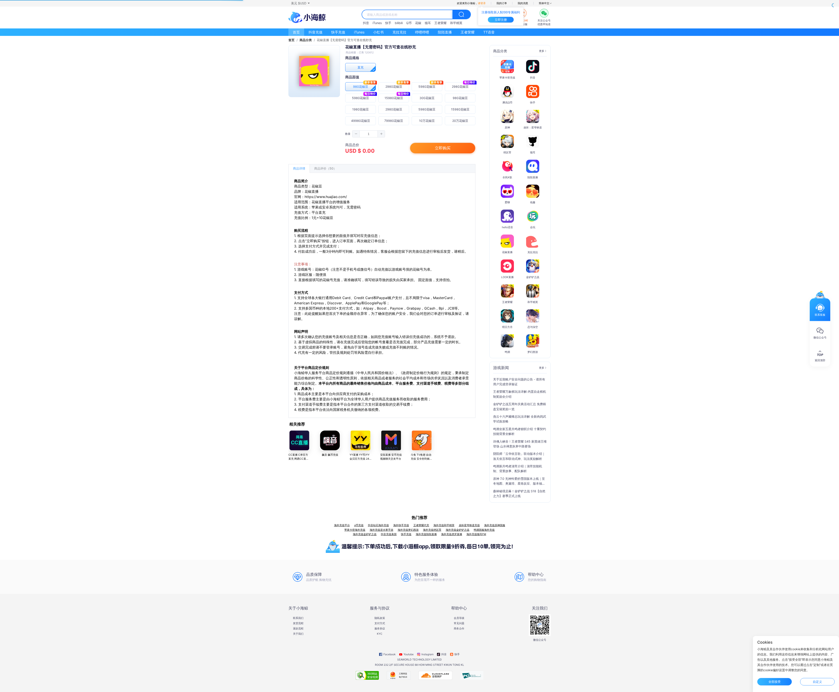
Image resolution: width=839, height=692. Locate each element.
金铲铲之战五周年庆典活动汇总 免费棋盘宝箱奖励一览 (519, 406)
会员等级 (459, 618)
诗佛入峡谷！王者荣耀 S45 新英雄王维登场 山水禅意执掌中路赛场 (520, 444)
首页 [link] (291, 40)
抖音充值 (315, 32)
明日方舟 (507, 327)
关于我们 (298, 633)
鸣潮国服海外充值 (484, 529)
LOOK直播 (507, 277)
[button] (300, 3)
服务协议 (379, 628)
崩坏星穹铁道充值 (469, 525)
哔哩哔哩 (422, 32)
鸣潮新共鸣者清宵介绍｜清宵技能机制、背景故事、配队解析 (517, 468)
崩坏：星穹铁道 (533, 127)
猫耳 (428, 23)
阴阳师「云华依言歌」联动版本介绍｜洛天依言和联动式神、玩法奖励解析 (519, 456)
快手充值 (338, 32)
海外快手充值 (401, 525)
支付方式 (379, 623)
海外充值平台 (342, 525)
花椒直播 (507, 252)
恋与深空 (532, 327)
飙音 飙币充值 (330, 454)
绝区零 (507, 152)
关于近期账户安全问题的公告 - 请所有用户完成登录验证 (519, 381)
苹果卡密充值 (507, 77)
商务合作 (459, 628)
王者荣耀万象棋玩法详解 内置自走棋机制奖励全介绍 (519, 394)
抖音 (366, 23)
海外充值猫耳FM (476, 534)
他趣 (532, 202)
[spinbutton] (368, 134)
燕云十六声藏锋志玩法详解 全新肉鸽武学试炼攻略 (519, 419)
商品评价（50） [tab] (325, 168)
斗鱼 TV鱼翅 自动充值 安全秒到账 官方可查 (421, 458)
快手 (388, 23)
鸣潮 (507, 352)
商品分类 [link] (306, 40)
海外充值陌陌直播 (426, 534)
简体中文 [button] (544, 3)
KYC (379, 633)
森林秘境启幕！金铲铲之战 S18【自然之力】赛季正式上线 (519, 493)
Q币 (409, 23)
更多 (541, 51)
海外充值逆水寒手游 (381, 529)
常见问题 (459, 623)
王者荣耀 (440, 23)
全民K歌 (507, 177)
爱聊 (507, 202)
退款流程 (298, 628)
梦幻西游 (532, 352)
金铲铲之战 (532, 277)
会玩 (532, 227)
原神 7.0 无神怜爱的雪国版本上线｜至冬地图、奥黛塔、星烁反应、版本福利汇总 (519, 481)
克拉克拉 (399, 32)
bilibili (399, 23)
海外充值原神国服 (494, 525)
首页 (296, 32)
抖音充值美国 (389, 534)
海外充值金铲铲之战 (457, 529)
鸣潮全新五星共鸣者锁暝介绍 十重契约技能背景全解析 (519, 431)
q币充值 (359, 525)
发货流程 (298, 623)
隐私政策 (379, 618)
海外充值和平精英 (443, 525)
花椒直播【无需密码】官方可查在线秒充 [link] (344, 40)
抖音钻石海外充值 (378, 525)
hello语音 (507, 227)
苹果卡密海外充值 (354, 529)
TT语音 (489, 32)
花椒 (418, 23)
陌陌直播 (445, 32)
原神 (507, 127)
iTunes (377, 23)
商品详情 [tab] (299, 168)
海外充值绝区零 (432, 529)
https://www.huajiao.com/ (326, 196)
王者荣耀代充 (421, 525)
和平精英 (456, 23)
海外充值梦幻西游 (408, 529)
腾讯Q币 (507, 102)
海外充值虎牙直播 (451, 534)
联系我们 (298, 618)
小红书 (378, 32)
